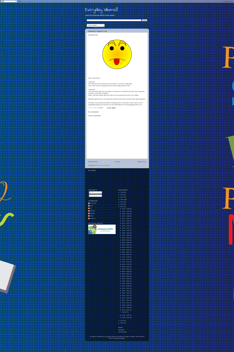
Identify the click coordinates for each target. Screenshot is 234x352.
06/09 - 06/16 (126, 269)
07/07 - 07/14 (126, 261)
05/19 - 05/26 (126, 276)
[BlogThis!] (110, 108)
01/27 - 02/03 (126, 307)
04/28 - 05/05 (126, 283)
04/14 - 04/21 (126, 288)
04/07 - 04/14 (126, 290)
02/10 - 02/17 (126, 302)
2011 (121, 323)
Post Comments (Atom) (103, 165)
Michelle (92, 211)
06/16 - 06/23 (126, 266)
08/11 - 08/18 (126, 250)
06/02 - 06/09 (126, 271)
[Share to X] (111, 108)
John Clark (93, 203)
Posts (92, 192)
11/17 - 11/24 (126, 221)
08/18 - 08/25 (126, 247)
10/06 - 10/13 (126, 233)
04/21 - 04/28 (126, 286)
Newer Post (92, 162)
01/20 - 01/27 (126, 310)
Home (117, 162)
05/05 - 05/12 (126, 281)
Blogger (122, 338)
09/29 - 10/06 (126, 235)
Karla (91, 205)
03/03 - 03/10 (126, 295)
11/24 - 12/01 (126, 218)
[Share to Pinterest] (115, 108)
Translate (100, 27)
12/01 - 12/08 (126, 216)
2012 (122, 320)
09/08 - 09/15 (126, 240)
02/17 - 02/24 (126, 300)
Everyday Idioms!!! (101, 10)
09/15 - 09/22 (126, 237)
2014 (122, 204)
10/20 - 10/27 (126, 228)
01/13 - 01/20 (126, 315)
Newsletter (121, 329)
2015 (122, 202)
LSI (91, 208)
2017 (122, 197)
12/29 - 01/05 (126, 208)
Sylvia (91, 216)
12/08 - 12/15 (126, 213)
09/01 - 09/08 (126, 242)
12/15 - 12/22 (126, 211)
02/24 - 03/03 (126, 298)
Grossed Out (125, 312)
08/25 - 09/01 (126, 245)
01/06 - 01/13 (126, 317)
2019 (122, 192)
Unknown (92, 218)
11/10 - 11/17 (126, 223)
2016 (122, 199)
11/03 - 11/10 (126, 225)
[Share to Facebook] (113, 108)
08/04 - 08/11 (126, 252)
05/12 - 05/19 (126, 278)
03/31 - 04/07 (126, 293)
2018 (122, 194)
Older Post (141, 162)
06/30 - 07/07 (126, 264)
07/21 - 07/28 (126, 257)
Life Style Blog (122, 332)
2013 (122, 206)
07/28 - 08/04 (126, 254)
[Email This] (108, 108)
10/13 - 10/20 (126, 230)
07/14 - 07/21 (126, 259)
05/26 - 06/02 (126, 274)
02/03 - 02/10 (126, 305)
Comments (93, 195)
